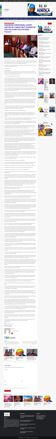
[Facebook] (5, 338)
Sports (30, 18)
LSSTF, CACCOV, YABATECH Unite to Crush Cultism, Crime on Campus (45, 66)
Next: (29, 342)
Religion (13, 23)
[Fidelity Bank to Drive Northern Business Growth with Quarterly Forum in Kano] (41, 95)
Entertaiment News (15, 18)
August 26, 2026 (32, 360)
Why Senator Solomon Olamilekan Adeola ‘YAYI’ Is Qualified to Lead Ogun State (31, 358)
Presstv (12, 328)
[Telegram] (14, 338)
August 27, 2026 (20, 360)
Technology (38, 18)
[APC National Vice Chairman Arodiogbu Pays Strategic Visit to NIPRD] (9, 352)
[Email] (11, 338)
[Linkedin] (8, 338)
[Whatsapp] (10, 338)
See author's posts (15, 330)
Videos (34, 18)
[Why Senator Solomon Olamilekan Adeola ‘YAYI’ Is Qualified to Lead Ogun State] (32, 352)
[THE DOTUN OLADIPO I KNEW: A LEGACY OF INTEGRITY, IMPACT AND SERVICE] (52, 81)
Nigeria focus (47, 79)
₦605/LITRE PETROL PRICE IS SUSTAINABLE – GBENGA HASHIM (20, 358)
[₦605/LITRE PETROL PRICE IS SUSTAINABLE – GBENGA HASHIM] (41, 109)
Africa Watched (45, 398)
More (44, 18)
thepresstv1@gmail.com (39, 418)
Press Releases (45, 110)
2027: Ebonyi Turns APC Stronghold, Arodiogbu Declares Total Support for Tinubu (45, 69)
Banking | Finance (46, 95)
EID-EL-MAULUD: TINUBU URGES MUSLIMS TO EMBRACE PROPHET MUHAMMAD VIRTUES (45, 73)
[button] (51, 18)
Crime (41, 18)
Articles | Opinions (7, 23)
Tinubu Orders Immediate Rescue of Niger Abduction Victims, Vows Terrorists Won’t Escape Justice (44, 61)
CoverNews (32, 437)
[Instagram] (13, 338)
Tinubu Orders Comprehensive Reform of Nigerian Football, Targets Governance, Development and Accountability (44, 38)
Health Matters (35, 399)
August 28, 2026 (9, 360)
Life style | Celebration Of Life (18, 399)
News (4, 18)
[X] (6, 338)
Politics (11, 18)
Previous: (12, 342)
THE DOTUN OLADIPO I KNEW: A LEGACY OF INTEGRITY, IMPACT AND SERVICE (45, 43)
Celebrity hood (26, 18)
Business (7, 18)
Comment (6, 369)
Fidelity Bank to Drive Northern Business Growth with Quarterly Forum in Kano (44, 46)
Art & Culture (21, 18)
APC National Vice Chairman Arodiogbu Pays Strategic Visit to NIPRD (9, 358)
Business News (25, 400)
